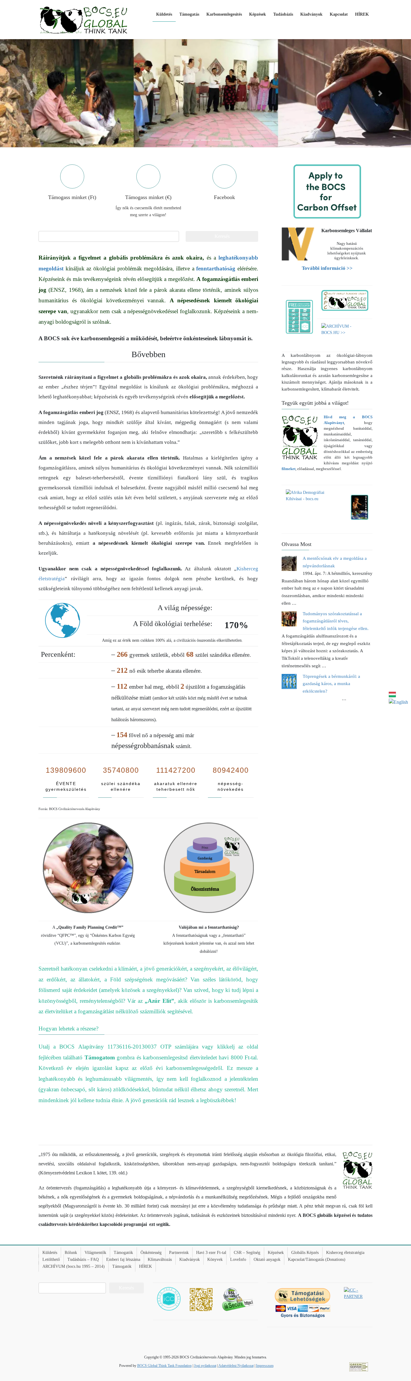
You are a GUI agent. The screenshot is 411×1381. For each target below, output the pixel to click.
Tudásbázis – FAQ (83, 1259)
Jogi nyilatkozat (205, 1366)
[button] (31, 93)
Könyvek (215, 1259)
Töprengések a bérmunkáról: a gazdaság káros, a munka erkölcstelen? (331, 684)
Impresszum (264, 1366)
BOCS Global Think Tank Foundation (164, 1366)
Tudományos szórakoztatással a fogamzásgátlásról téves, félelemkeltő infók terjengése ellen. (336, 621)
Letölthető (51, 1259)
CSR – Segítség (247, 1252)
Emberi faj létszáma (123, 1259)
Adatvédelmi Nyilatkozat (236, 1366)
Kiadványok (189, 1259)
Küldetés (49, 1252)
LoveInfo (238, 1259)
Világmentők (95, 1252)
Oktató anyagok (267, 1259)
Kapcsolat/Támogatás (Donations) (316, 1259)
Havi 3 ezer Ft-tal (211, 1252)
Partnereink (179, 1252)
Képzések (276, 1252)
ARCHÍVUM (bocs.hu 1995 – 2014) (73, 1266)
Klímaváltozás (160, 1259)
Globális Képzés (305, 1252)
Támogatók (123, 1252)
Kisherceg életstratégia (345, 1252)
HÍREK (145, 1266)
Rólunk (71, 1252)
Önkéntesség (151, 1252)
